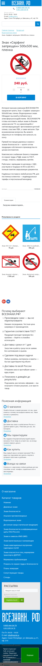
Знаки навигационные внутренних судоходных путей (18, 546)
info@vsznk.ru (13, 16)
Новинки (7, 502)
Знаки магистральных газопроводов (19, 540)
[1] (17, 78)
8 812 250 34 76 (22, 10)
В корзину (21, 97)
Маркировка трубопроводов (15, 559)
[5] (25, 78)
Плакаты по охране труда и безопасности (21, 564)
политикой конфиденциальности (10, 660)
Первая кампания (12, 597)
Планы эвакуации (11, 568)
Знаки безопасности (12, 511)
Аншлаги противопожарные (15, 515)
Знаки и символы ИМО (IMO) (15, 536)
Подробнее (7, 417)
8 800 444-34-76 (23, 7)
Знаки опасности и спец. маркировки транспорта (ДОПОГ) (19, 553)
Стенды (7, 577)
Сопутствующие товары (14, 573)
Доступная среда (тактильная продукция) (21, 524)
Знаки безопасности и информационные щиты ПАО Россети (20, 530)
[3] (21, 78)
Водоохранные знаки (12, 520)
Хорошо (30, 655)
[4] (23, 78)
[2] (19, 78)
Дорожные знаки (10, 507)
